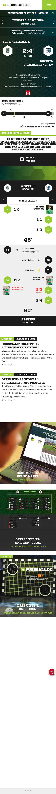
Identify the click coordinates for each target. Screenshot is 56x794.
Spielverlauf (28, 201)
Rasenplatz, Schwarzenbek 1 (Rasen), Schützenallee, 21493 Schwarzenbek (28, 32)
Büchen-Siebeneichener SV (38, 63)
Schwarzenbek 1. (16, 41)
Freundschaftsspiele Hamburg (28, 13)
